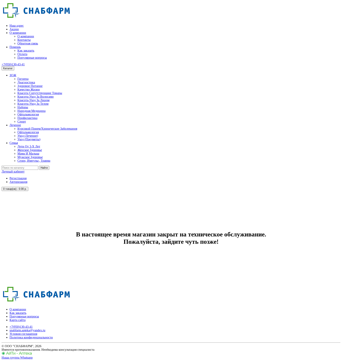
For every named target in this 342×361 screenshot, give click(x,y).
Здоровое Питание (30, 86)
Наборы (22, 107)
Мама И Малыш (28, 153)
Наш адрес (17, 25)
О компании (18, 32)
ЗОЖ (13, 75)
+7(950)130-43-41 (13, 64)
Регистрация (18, 178)
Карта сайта (18, 320)
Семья (14, 143)
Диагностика (26, 82)
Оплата (22, 54)
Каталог (8, 68)
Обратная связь (27, 43)
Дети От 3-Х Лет (28, 146)
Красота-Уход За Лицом (33, 100)
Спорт (21, 121)
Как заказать (25, 50)
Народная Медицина (31, 110)
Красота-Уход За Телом (32, 103)
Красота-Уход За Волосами (35, 96)
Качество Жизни (28, 89)
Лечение (15, 125)
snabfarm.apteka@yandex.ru (27, 330)
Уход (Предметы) (28, 139)
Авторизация (18, 181)
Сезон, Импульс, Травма (33, 160)
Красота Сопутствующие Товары (39, 93)
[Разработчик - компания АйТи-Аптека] (17, 354)
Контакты (24, 40)
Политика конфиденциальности (31, 337)
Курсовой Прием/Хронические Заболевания (47, 128)
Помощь (15, 47)
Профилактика (27, 118)
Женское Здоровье (29, 150)
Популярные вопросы (32, 57)
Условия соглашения (23, 333)
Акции (14, 29)
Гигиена (22, 78)
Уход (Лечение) (27, 135)
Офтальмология (28, 114)
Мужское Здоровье (30, 157)
